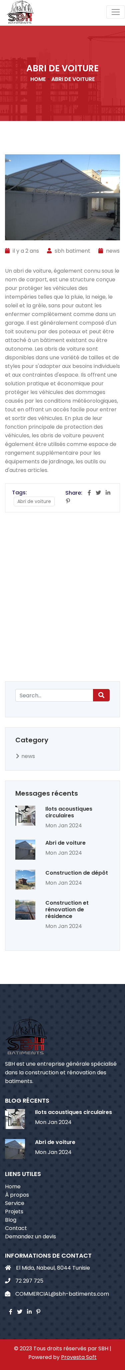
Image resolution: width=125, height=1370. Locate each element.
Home (13, 1186)
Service (14, 1203)
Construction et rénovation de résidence (67, 909)
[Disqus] (62, 595)
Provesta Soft (79, 1357)
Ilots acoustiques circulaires (68, 812)
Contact (16, 1228)
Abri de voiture (65, 843)
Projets (14, 1211)
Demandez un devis (30, 1236)
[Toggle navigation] (115, 12)
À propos (17, 1195)
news (113, 251)
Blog (10, 1220)
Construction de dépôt (76, 873)
